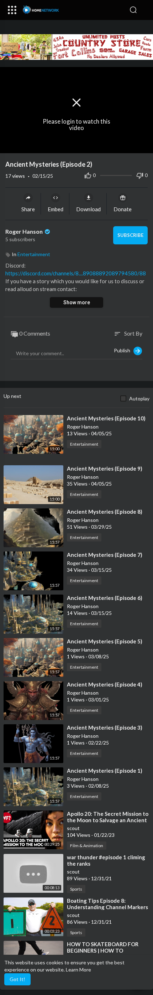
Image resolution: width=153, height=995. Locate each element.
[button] (144, 9)
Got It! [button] (17, 979)
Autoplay (139, 398)
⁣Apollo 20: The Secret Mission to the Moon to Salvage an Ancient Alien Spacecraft (107, 820)
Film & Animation (86, 845)
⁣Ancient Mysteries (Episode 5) (104, 641)
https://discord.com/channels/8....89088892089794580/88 (75, 273)
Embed (55, 209)
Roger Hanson (24, 231)
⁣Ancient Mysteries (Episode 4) (104, 684)
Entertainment (33, 254)
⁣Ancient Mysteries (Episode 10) (106, 418)
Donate (123, 209)
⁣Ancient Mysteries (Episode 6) (104, 598)
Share (28, 209)
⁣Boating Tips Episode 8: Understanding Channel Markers (107, 903)
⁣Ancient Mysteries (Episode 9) (104, 468)
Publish (123, 350)
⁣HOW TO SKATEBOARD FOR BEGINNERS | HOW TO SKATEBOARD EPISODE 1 (102, 950)
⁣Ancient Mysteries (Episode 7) (104, 554)
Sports (76, 889)
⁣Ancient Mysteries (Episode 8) (104, 511)
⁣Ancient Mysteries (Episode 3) (104, 727)
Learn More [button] (78, 970)
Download (88, 209)
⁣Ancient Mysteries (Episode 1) (104, 770)
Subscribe (130, 235)
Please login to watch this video (76, 125)
